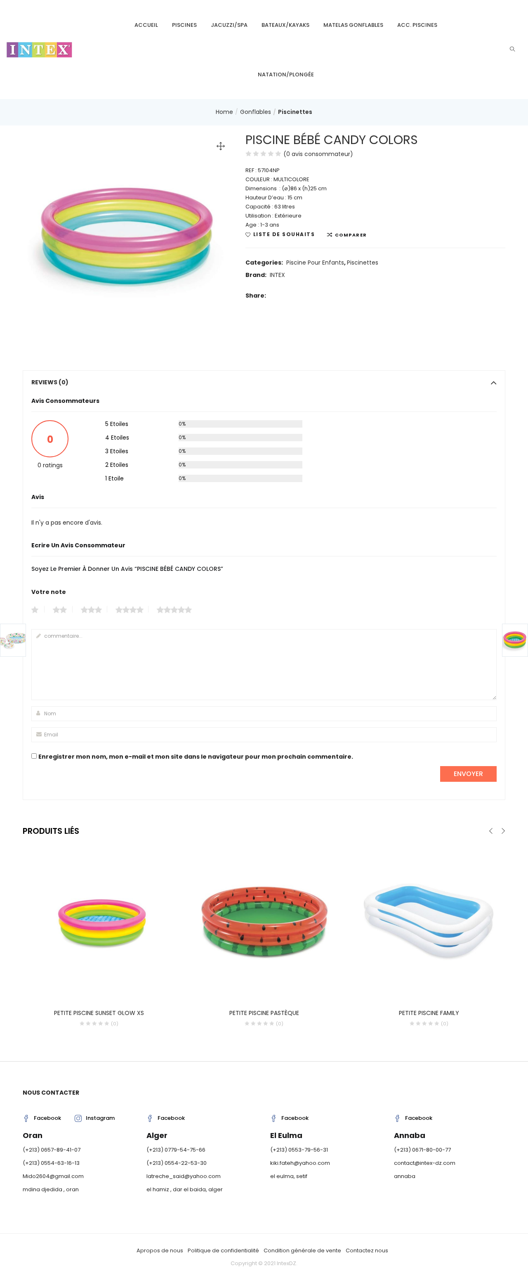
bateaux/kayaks (285, 25)
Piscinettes (295, 112)
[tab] (264, 382)
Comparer (351, 235)
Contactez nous (367, 1250)
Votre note (48, 592)
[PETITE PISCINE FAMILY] (429, 921)
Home (224, 112)
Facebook (47, 1118)
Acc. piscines (417, 25)
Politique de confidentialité (223, 1250)
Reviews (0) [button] (49, 382)
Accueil (146, 25)
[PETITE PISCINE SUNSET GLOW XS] (99, 921)
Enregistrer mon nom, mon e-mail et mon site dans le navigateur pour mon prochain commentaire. (195, 756)
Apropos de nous (160, 1250)
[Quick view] (90, 986)
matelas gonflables (353, 25)
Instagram (100, 1118)
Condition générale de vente (302, 1250)
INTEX (277, 275)
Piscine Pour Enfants (315, 262)
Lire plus (99, 1009)
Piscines (184, 25)
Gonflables (255, 112)
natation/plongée (286, 74)
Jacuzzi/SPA (229, 25)
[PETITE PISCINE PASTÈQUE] (264, 921)
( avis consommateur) (318, 154)
